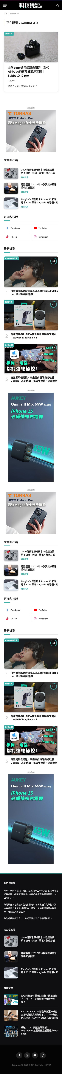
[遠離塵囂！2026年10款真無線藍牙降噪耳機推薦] (11, 188)
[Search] (57, 5)
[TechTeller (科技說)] (31, 5)
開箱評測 (8, 34)
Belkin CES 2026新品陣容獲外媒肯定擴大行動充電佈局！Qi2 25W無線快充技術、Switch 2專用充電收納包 (39, 1014)
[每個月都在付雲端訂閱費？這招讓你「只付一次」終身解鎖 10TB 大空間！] (11, 999)
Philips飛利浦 (11, 258)
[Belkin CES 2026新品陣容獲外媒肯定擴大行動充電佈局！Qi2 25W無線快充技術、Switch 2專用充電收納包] (11, 1015)
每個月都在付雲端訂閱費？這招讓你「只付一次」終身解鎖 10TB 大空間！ (39, 998)
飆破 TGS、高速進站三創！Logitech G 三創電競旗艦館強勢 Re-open (39, 1030)
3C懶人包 (9, 345)
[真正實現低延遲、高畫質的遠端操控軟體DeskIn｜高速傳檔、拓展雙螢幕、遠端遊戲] (31, 358)
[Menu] (5, 5)
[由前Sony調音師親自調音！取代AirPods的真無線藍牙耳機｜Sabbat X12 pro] (31, 47)
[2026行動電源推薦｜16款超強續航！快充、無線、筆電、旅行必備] (11, 173)
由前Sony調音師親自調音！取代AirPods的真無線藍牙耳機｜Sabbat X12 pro (28, 71)
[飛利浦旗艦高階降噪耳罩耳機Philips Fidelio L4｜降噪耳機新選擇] (31, 272)
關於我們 (35, 918)
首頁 (5, 14)
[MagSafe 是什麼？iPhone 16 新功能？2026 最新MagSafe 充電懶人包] (11, 203)
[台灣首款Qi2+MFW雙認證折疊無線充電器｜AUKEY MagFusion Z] (31, 315)
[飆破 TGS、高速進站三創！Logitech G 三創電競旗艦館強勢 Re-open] (11, 1031)
